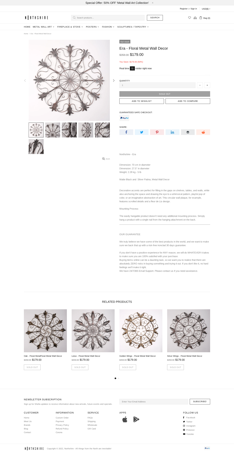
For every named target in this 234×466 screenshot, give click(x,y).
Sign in (194, 8)
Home (26, 34)
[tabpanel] (45, 342)
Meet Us (28, 421)
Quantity (124, 81)
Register (184, 8)
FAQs (90, 418)
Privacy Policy (62, 425)
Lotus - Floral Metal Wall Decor (86, 356)
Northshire (69, 448)
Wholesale (92, 425)
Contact (27, 432)
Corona (59, 432)
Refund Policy (62, 428)
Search (155, 17)
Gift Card (92, 428)
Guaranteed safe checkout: (135, 112)
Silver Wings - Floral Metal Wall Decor (184, 356)
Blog (26, 428)
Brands (27, 425)
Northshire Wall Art (36, 17)
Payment (60, 421)
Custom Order (62, 418)
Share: (123, 127)
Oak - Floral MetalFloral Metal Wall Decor (43, 356)
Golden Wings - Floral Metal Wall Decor (137, 356)
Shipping (92, 421)
